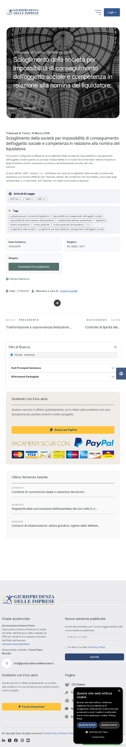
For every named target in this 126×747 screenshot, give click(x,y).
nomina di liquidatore (20, 224)
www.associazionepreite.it (15, 644)
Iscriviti (94, 657)
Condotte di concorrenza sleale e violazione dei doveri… (49, 492)
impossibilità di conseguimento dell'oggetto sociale (77, 216)
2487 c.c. (41, 199)
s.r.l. (89, 224)
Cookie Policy (50, 733)
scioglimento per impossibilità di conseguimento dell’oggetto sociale (71, 229)
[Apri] (121, 374)
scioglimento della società (22, 229)
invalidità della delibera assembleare (74, 220)
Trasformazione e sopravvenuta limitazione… (39, 327)
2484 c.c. (29, 199)
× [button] (119, 691)
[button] (98, 732)
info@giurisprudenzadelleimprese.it (34, 663)
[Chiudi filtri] (115, 347)
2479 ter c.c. (16, 199)
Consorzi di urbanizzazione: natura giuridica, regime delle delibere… (56, 525)
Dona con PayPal (66, 429)
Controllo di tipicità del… (102, 327)
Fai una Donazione (33, 706)
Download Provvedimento (33, 266)
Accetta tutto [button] (87, 725)
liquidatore (101, 220)
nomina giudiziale (41, 224)
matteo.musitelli (68, 291)
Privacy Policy (97, 647)
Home (13, 108)
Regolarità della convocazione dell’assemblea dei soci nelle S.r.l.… (55, 508)
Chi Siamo (78, 684)
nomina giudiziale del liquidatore (68, 224)
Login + (111, 12)
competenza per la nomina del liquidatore (29, 216)
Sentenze (29, 108)
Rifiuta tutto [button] (109, 725)
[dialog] (98, 715)
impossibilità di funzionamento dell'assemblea (32, 220)
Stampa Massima (19, 279)
